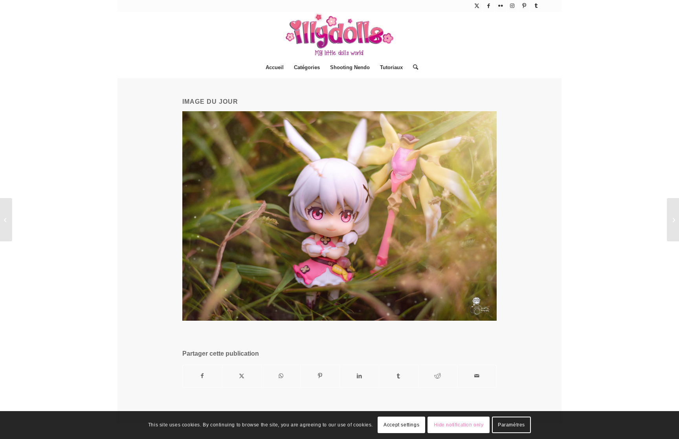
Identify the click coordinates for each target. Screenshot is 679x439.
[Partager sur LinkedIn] (359, 376)
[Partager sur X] (241, 376)
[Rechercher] (413, 67)
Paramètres (511, 425)
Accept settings (401, 425)
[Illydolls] (339, 34)
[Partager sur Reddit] (437, 376)
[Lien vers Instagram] (512, 6)
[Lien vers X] (477, 6)
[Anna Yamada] (673, 219)
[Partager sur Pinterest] (320, 376)
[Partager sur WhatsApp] (281, 376)
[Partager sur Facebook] (202, 376)
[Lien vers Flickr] (500, 6)
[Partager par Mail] (476, 376)
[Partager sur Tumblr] (398, 376)
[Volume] (6, 219)
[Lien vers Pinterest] (524, 6)
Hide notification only (459, 425)
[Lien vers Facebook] (488, 6)
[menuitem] (275, 67)
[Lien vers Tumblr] (536, 6)
